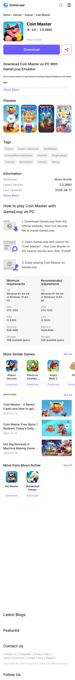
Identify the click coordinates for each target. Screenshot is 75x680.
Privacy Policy (42, 654)
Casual (29, 14)
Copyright (25, 654)
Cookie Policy (35, 657)
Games (17, 14)
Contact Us (9, 654)
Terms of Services (13, 657)
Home (6, 14)
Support (50, 657)
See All (68, 354)
